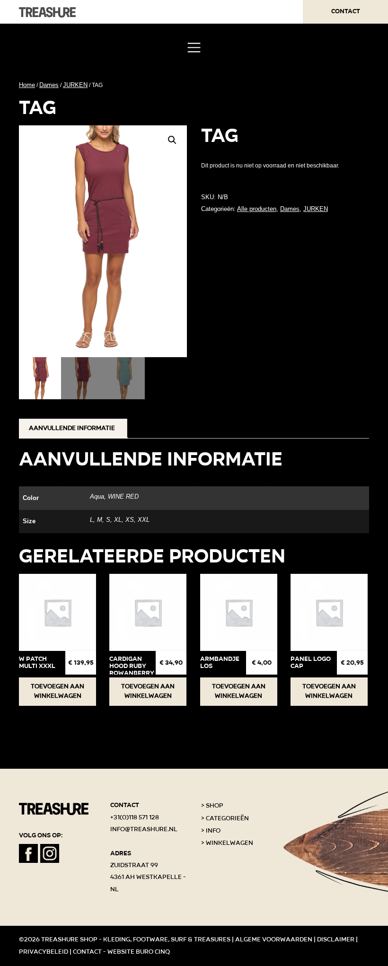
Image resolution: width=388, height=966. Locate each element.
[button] (172, 140)
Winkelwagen (229, 843)
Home (27, 84)
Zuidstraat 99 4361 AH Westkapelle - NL (148, 877)
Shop (214, 805)
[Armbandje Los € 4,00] (238, 612)
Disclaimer (335, 939)
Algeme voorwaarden (273, 939)
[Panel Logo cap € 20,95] (329, 612)
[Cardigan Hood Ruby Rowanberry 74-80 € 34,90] (147, 612)
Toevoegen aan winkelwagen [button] (57, 691)
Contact (345, 11)
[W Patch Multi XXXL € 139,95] (57, 612)
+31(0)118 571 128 (134, 817)
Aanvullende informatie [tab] (72, 428)
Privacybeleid (43, 952)
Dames (49, 84)
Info (213, 830)
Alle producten (256, 208)
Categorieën (227, 818)
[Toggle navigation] (193, 47)
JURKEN (75, 84)
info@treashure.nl (143, 829)
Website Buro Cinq (138, 952)
